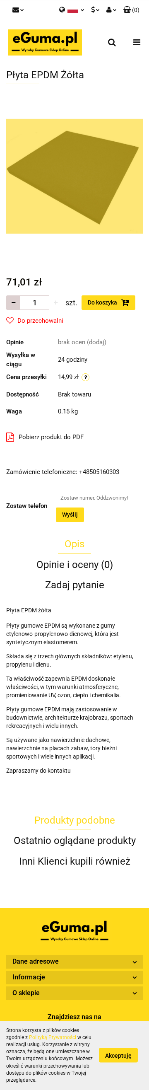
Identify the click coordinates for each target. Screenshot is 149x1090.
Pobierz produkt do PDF (51, 437)
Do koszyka (103, 302)
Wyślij (70, 514)
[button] (131, 10)
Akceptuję (118, 1055)
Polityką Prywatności (52, 1037)
